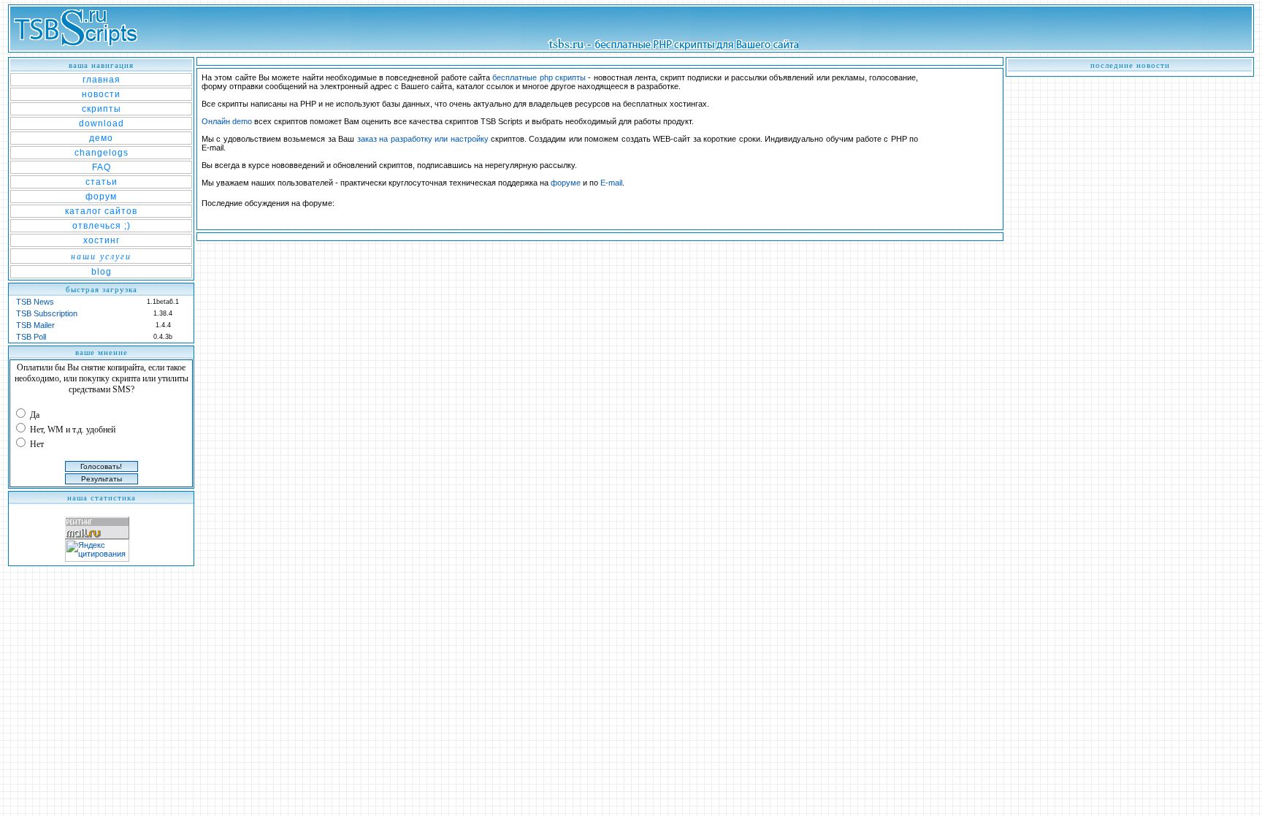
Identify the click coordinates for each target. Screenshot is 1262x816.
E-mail (611, 182)
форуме (566, 182)
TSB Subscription (46, 313)
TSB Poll (31, 336)
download (101, 123)
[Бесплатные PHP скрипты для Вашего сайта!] (79, 47)
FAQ (101, 167)
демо (101, 138)
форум (101, 196)
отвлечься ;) (101, 226)
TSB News (35, 301)
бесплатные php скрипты (539, 77)
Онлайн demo (227, 121)
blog (101, 272)
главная (102, 80)
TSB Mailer (35, 325)
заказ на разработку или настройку (423, 138)
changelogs (101, 153)
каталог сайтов (101, 211)
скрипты (101, 109)
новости (101, 94)
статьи (101, 182)
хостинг (101, 240)
